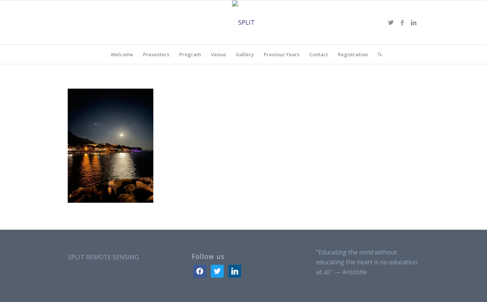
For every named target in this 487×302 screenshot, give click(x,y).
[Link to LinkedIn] (413, 22)
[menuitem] (122, 54)
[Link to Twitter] (390, 22)
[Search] (377, 54)
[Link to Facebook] (402, 22)
